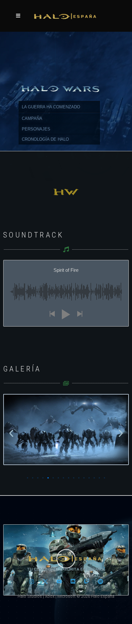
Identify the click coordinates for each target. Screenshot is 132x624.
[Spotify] (100, 581)
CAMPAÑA (32, 118)
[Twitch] (86, 581)
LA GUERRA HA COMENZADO (51, 106)
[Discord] (73, 581)
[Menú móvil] (18, 16)
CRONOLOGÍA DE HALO (45, 139)
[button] (11, 433)
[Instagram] (31, 581)
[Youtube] (59, 581)
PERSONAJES (36, 129)
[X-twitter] (45, 581)
